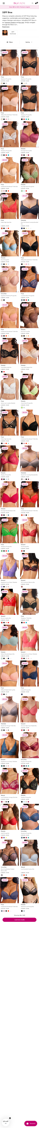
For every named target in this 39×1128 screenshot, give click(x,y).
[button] (5, 1122)
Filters (11, 42)
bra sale (21, 22)
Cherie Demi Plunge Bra (27, 403)
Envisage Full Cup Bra (26, 150)
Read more (5, 27)
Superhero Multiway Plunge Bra (8, 295)
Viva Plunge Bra (25, 546)
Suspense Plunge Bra (26, 761)
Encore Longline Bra (6, 618)
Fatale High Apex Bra (6, 222)
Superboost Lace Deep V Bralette (9, 582)
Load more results (19, 920)
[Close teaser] (10, 1118)
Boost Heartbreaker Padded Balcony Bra (7, 869)
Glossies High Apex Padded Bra (29, 725)
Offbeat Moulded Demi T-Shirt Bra (9, 115)
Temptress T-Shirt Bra (26, 618)
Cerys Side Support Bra (26, 367)
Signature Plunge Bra (6, 79)
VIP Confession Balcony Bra (28, 582)
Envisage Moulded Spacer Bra (8, 510)
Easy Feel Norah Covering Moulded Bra (29, 223)
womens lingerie (10, 22)
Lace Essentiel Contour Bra (27, 869)
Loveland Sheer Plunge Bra (27, 295)
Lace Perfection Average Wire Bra (9, 797)
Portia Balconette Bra (6, 367)
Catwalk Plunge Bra (26, 690)
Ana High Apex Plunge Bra (27, 186)
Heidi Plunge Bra (5, 833)
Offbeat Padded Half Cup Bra (8, 690)
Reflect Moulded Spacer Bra (7, 654)
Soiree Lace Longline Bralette (8, 403)
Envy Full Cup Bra (25, 331)
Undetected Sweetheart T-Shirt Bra (9, 186)
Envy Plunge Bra (5, 260)
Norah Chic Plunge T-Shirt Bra (8, 725)
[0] (36, 3)
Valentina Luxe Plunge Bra (27, 906)
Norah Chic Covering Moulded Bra (29, 475)
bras (27, 18)
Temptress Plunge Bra (26, 115)
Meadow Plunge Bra (6, 475)
